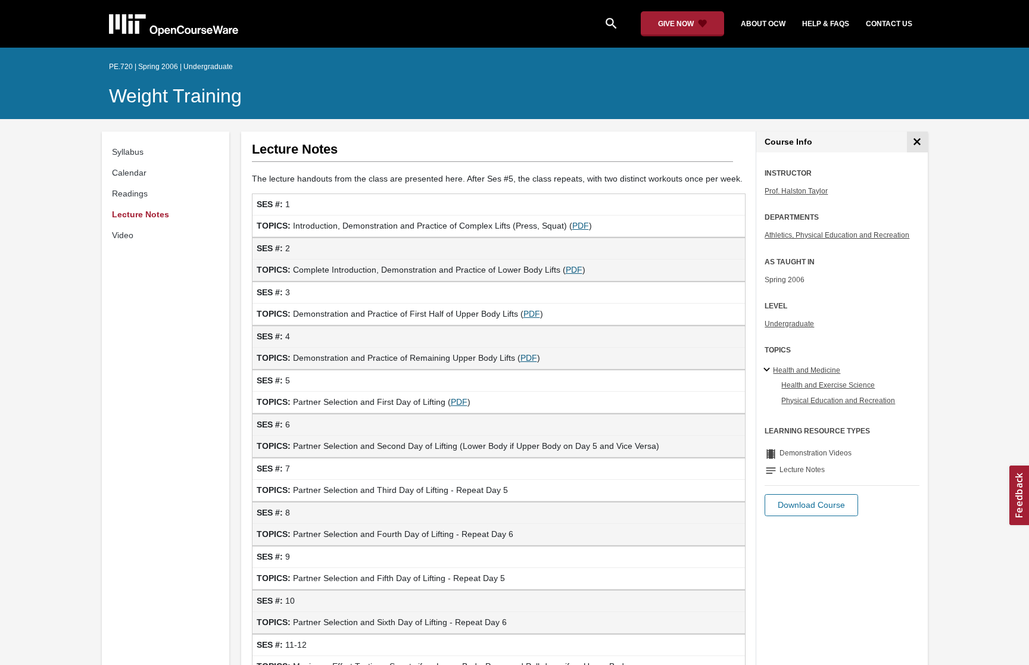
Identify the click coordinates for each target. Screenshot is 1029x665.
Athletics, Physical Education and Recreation (837, 235)
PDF (580, 225)
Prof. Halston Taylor (796, 191)
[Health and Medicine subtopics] (768, 370)
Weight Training (175, 96)
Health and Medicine (806, 370)
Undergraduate (789, 324)
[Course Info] (917, 142)
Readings (130, 193)
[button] (811, 505)
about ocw (763, 24)
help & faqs (825, 24)
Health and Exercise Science (828, 385)
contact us (889, 24)
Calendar (129, 172)
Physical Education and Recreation (838, 400)
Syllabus (128, 152)
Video (122, 235)
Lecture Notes (140, 214)
